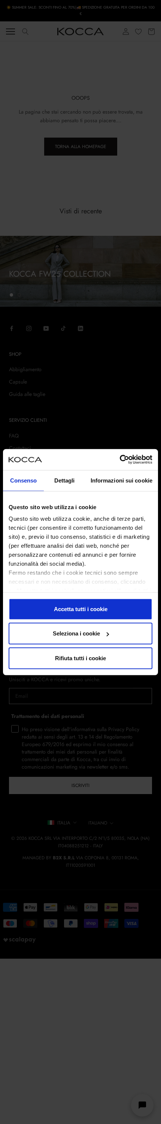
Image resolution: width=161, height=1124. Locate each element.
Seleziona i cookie (76, 633)
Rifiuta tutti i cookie (80, 658)
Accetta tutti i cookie (80, 608)
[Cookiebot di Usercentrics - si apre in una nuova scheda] (119, 460)
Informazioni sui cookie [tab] (121, 480)
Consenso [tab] (23, 480)
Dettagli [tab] (64, 480)
